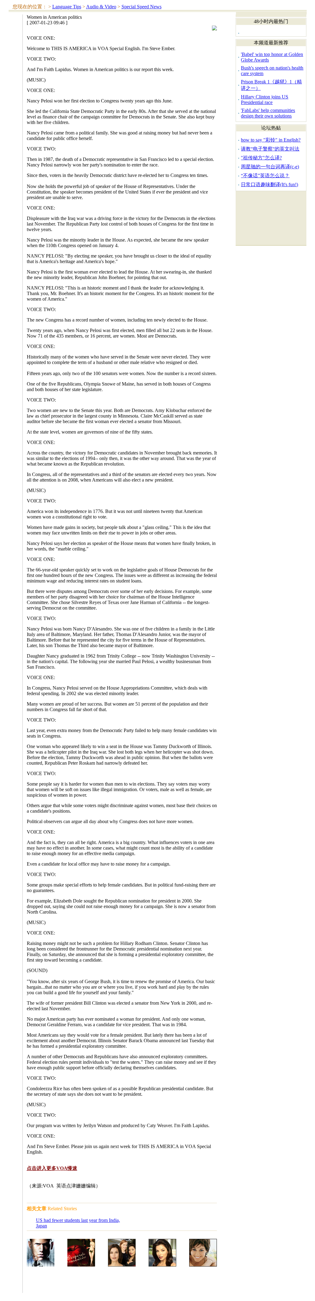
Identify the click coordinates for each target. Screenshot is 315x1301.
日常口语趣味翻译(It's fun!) (269, 184)
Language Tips (66, 6)
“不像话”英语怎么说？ (265, 175)
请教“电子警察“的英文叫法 (270, 148)
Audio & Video (101, 6)
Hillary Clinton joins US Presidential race (264, 99)
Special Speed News (141, 6)
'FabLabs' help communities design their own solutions (268, 113)
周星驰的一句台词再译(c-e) (270, 166)
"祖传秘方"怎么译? (261, 157)
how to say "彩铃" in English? (271, 139)
